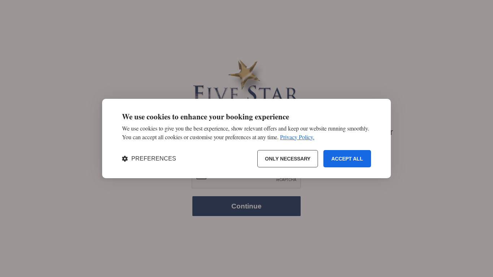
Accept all (347, 159)
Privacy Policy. (297, 137)
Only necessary (287, 159)
